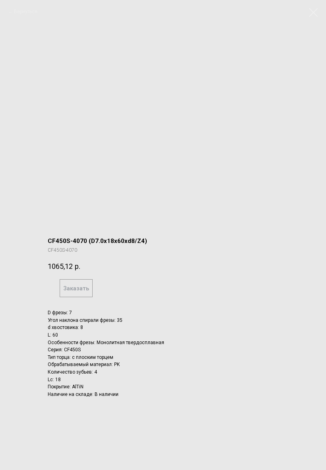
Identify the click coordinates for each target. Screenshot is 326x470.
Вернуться (25, 11)
